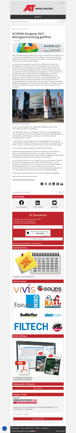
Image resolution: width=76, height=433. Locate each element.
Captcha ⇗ (45, 235)
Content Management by (19, 431)
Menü (39, 17)
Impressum (44, 428)
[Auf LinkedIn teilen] (54, 185)
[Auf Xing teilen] (50, 185)
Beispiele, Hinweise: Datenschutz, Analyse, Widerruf (27, 243)
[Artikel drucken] (62, 183)
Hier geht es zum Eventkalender (23, 277)
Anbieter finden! (38, 419)
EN (63, 3)
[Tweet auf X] (46, 185)
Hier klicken (40, 233)
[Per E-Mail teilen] (58, 183)
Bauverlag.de (60, 431)
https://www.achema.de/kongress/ (23, 180)
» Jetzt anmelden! (38, 239)
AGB (22, 428)
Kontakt (37, 428)
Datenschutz (29, 428)
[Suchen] (62, 21)
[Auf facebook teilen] (42, 185)
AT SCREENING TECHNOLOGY (23, 377)
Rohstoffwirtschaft (22, 29)
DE (60, 3)
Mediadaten (15, 428)
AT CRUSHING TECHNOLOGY (22, 379)
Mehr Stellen (38, 388)
